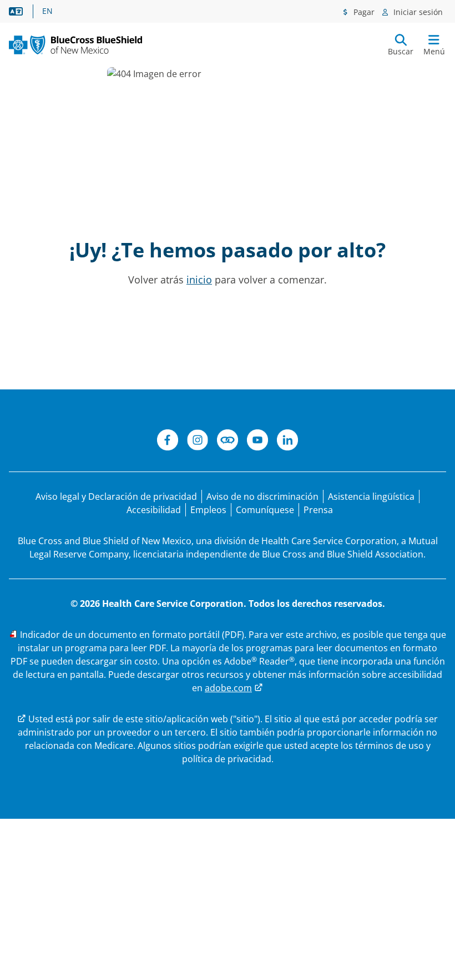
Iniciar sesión (417, 12)
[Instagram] (197, 441)
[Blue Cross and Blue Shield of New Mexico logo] (75, 45)
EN (47, 11)
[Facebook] (167, 441)
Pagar (363, 12)
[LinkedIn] (287, 441)
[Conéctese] (227, 441)
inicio (199, 279)
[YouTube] (257, 441)
